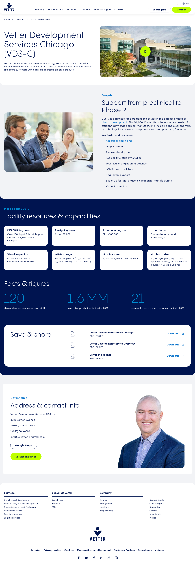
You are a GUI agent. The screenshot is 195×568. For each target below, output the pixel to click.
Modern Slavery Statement (94, 550)
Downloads (155, 514)
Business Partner (124, 550)
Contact (181, 10)
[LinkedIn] (101, 557)
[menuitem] (39, 10)
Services (71, 9)
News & (102, 9)
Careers (118, 9)
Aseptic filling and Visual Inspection (21, 504)
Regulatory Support (13, 514)
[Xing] (93, 558)
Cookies (69, 550)
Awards (103, 500)
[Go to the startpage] (9, 7)
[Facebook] (78, 557)
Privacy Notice (53, 550)
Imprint (36, 550)
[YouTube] (86, 557)
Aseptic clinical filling (119, 141)
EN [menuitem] (187, 4)
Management (106, 504)
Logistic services (12, 518)
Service (26, 457)
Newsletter (155, 507)
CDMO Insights (157, 504)
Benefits (56, 504)
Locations (84, 9)
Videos (153, 518)
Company (39, 9)
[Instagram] (116, 557)
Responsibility (56, 9)
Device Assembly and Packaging (20, 507)
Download (173, 333)
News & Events (157, 500)
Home (7, 20)
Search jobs (159, 10)
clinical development (114, 122)
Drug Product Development (17, 500)
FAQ (54, 507)
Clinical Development (40, 20)
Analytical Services (13, 511)
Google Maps (23, 445)
